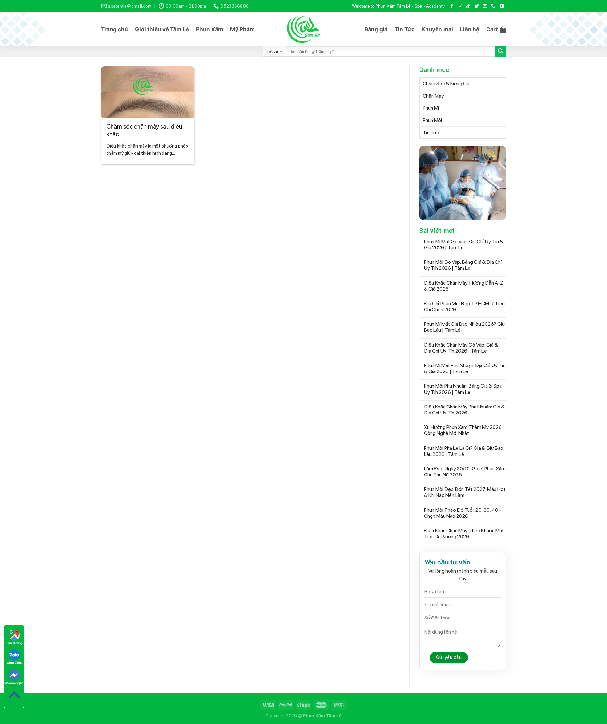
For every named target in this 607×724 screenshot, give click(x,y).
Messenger (14, 683)
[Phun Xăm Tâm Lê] (303, 29)
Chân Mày (433, 96)
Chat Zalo (14, 663)
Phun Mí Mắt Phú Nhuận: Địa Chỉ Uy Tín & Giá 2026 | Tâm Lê (465, 368)
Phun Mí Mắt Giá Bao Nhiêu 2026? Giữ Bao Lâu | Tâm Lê (464, 327)
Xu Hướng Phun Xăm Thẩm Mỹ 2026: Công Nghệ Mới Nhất (463, 430)
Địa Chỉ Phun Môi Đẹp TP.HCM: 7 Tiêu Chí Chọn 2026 (464, 306)
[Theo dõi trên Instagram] (460, 6)
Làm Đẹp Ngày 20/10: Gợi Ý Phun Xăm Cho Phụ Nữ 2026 (465, 472)
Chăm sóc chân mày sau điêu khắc (144, 130)
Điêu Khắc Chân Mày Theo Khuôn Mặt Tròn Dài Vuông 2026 (464, 534)
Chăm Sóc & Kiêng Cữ (446, 84)
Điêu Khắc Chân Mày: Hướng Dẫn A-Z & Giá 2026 (463, 286)
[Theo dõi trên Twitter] (477, 6)
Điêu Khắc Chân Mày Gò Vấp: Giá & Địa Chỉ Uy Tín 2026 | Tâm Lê (461, 348)
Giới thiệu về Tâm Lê (162, 29)
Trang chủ (114, 29)
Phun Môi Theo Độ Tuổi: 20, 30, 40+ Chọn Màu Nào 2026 (462, 513)
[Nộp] (500, 51)
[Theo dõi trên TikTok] (468, 6)
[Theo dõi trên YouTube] (502, 6)
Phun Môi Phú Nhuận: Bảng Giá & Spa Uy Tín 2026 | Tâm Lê (463, 389)
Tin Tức (404, 29)
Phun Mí (431, 108)
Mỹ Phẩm (242, 29)
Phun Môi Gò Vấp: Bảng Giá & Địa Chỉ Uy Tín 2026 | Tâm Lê (463, 265)
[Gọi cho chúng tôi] (493, 6)
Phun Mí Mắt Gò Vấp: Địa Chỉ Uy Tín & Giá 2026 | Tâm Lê (463, 244)
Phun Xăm (209, 29)
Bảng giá (376, 29)
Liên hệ (469, 29)
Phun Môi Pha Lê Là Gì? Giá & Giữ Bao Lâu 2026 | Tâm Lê (463, 451)
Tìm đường (14, 643)
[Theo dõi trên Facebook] (452, 6)
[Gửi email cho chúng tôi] (485, 6)
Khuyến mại (437, 29)
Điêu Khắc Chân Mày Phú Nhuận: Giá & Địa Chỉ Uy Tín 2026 (464, 410)
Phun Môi (432, 120)
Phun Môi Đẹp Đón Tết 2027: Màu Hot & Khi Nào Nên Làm (465, 492)
